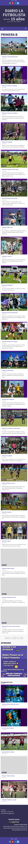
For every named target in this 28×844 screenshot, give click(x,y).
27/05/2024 (4, 430)
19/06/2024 (4, 343)
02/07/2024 (4, 314)
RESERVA (3, 748)
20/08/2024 (4, 143)
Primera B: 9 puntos (6, 512)
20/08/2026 (4, 801)
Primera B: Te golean (7, 142)
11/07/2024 (4, 286)
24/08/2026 (4, 705)
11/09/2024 (4, 58)
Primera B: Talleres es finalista (9, 85)
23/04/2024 (4, 570)
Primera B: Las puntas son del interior (11, 428)
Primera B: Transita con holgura (10, 113)
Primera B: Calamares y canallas (9, 799)
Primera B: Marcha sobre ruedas (9, 198)
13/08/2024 (4, 171)
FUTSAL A (4, 700)
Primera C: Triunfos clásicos (8, 776)
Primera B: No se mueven (8, 399)
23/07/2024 (4, 257)
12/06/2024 (4, 372)
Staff (16, 0)
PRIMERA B (4, 53)
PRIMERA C (4, 772)
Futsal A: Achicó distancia (8, 728)
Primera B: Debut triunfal (8, 568)
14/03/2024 (4, 628)
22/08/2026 (4, 729)
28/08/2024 (4, 114)
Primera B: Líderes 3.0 (7, 227)
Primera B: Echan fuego (7, 370)
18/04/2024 (4, 599)
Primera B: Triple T (6, 541)
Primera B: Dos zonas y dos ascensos (11, 626)
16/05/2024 (4, 484)
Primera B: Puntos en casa (8, 483)
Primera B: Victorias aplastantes (10, 312)
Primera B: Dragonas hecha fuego (10, 169)
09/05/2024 (4, 513)
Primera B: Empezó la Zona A (9, 597)
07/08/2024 (4, 200)
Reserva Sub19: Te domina (8, 752)
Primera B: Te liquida (7, 455)
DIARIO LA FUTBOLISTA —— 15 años (14, 14)
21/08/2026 (4, 753)
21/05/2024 (4, 457)
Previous (7, 638)
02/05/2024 (4, 542)
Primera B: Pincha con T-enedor (9, 341)
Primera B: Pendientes (7, 285)
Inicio (12, 0)
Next (22, 638)
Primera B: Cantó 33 (7, 256)
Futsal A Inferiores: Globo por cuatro (10, 704)
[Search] (26, 28)
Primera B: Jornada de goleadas (10, 56)
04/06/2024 (4, 401)
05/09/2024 (4, 87)
